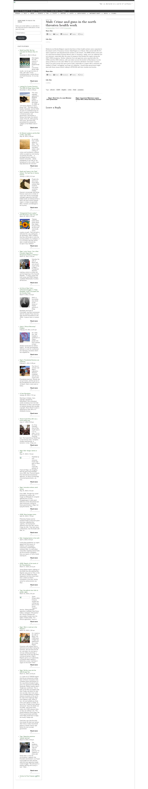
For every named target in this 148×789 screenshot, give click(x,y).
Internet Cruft (95, 13)
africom (52, 90)
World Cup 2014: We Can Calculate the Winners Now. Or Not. (29, 52)
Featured (25, 11)
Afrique (17, 13)
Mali (25, 13)
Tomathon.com (43, 11)
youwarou (80, 90)
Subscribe (21, 38)
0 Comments (67, 28)
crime (69, 90)
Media (106, 13)
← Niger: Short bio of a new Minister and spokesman (58, 98)
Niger (32, 13)
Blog (47, 19)
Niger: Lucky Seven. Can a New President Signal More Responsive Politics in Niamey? (29, 253)
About (33, 11)
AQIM (58, 90)
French (40, 13)
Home (17, 11)
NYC (48, 13)
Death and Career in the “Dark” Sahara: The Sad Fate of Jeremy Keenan (29, 173)
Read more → (34, 81)
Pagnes (114, 13)
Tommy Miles (50, 28)
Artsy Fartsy (81, 13)
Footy (55, 13)
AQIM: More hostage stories (28, 514)
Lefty (71, 13)
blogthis (64, 90)
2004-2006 (54, 11)
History (63, 13)
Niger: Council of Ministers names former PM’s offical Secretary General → (88, 99)
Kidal (74, 90)
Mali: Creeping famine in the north (29, 538)
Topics (63, 11)
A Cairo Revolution (25, 393)
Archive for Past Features (27, 776)
